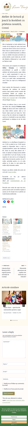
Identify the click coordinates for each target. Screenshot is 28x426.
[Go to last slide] (4, 305)
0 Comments (22, 31)
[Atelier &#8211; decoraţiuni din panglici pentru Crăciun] (17, 221)
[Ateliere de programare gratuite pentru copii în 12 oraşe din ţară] (7, 238)
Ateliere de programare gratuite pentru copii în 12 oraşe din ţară (6, 245)
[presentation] (14, 297)
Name (5, 364)
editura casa (6, 257)
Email (5, 371)
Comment (6, 341)
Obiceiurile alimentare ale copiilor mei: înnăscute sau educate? (22, 271)
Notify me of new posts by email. (14, 389)
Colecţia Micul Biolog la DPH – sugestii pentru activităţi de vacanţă (6, 271)
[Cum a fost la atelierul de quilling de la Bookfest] (7, 221)
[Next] (23, 305)
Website (5, 379)
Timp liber (5, 13)
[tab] (10, 320)
